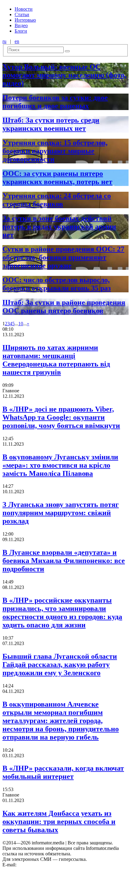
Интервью (25, 20)
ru (4, 41)
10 (20, 323)
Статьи (22, 14)
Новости (24, 9)
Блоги (21, 31)
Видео (21, 25)
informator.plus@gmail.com (44, 864)
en (17, 41)
